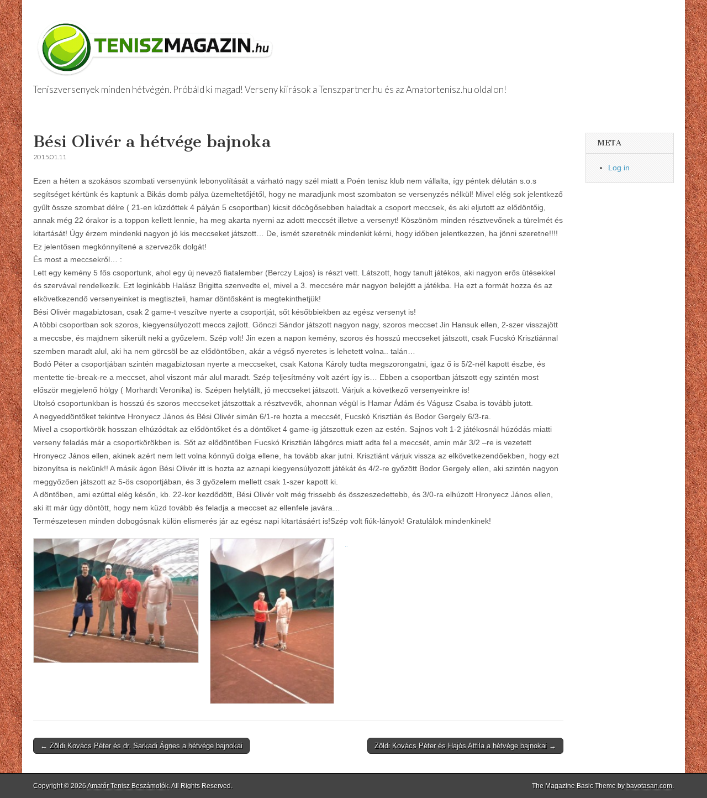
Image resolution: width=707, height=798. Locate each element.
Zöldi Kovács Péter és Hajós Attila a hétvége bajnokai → (465, 746)
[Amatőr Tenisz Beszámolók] (157, 42)
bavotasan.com (649, 786)
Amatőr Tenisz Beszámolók (127, 786)
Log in (619, 167)
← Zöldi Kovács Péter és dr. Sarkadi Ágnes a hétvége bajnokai (141, 746)
